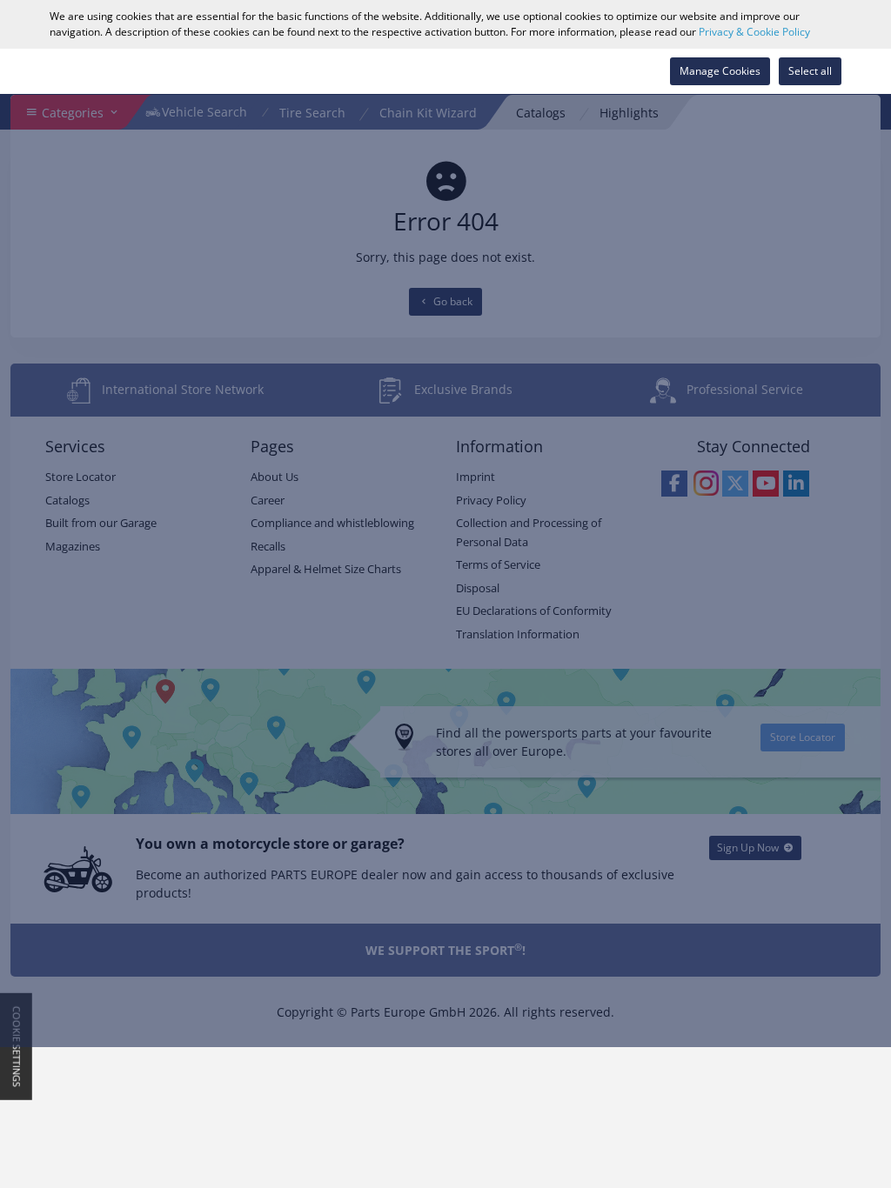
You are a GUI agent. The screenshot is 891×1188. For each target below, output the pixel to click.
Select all (810, 70)
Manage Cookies (720, 70)
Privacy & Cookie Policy (754, 31)
